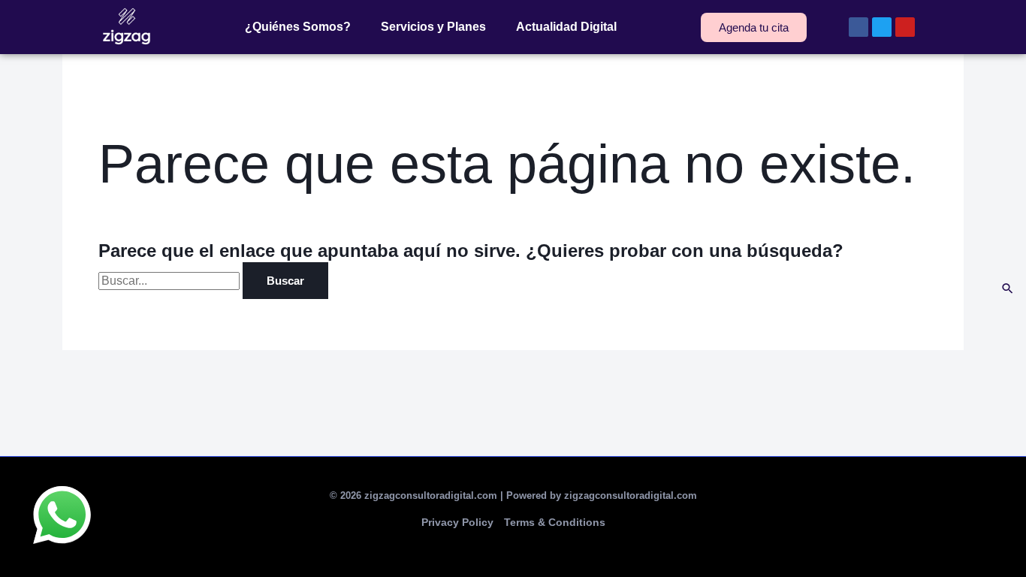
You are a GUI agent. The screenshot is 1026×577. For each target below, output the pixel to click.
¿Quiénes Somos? (298, 26)
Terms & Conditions (554, 522)
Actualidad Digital (566, 26)
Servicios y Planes (433, 26)
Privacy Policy (457, 522)
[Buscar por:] (170, 280)
